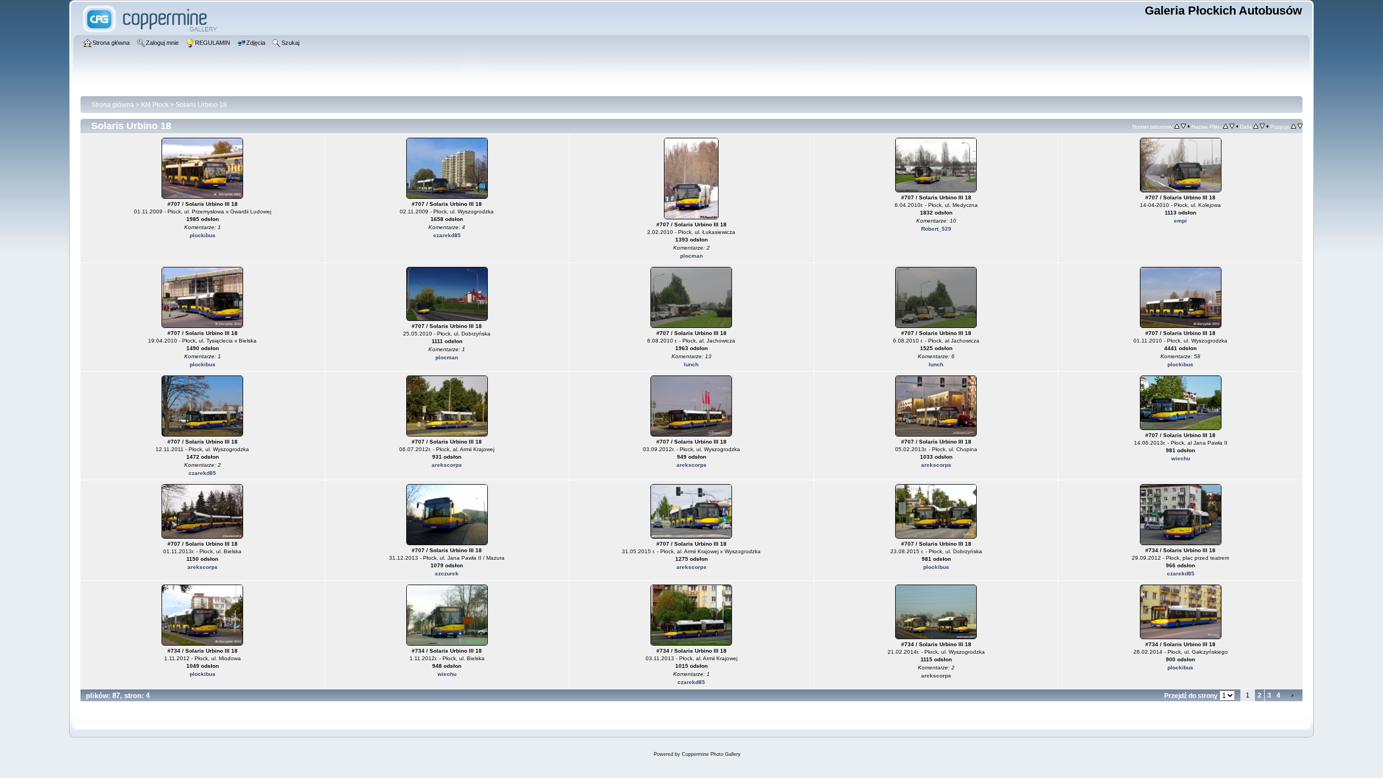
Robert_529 (936, 229)
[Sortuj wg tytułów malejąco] (1183, 126)
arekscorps (447, 465)
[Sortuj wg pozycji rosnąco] (1293, 126)
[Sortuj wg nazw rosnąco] (1225, 126)
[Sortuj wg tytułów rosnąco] (1176, 126)
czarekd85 (447, 235)
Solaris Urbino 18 (201, 105)
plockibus (203, 235)
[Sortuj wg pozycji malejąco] (1300, 126)
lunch (691, 364)
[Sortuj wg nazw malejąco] (1232, 126)
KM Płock (155, 105)
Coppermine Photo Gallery (711, 754)
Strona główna (112, 105)
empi (1180, 221)
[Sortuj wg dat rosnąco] (1255, 126)
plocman (691, 256)
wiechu (1180, 458)
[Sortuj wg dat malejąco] (1262, 126)
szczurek (447, 573)
